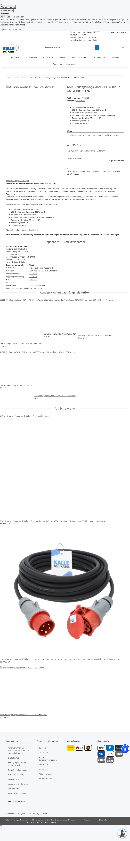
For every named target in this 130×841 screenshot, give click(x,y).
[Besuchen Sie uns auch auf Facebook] (8, 805)
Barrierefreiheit (45, 778)
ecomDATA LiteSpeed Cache (118, 820)
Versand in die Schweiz (18, 784)
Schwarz (33, 279)
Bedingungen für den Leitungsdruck (17, 763)
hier (37, 230)
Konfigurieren (7, 10)
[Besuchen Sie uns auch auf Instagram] (8, 808)
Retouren (42, 748)
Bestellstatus (13, 758)
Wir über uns (13, 788)
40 (42, 285)
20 (36, 285)
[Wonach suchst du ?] (97, 47)
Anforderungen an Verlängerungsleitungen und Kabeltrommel (18, 750)
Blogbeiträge (31, 57)
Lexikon (62, 57)
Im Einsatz (80, 100)
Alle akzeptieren (8, 7)
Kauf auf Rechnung (78, 35)
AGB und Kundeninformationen (48, 758)
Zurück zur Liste (12, 78)
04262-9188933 (93, 32)
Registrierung (14, 779)
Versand (43, 813)
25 (38, 285)
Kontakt (115, 57)
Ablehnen (5, 14)
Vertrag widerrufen (16, 801)
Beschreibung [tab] (12, 180)
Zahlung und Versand (17, 793)
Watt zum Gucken (78, 57)
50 (44, 285)
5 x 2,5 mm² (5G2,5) (37, 288)
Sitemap (42, 769)
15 (33, 285)
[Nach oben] (1, 827)
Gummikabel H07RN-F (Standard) (43, 271)
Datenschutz (17, 29)
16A (31, 282)
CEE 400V (33, 273)
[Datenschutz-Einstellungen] (1, 1)
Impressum (5, 29)
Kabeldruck (48, 57)
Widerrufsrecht (45, 774)
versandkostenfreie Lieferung (92, 151)
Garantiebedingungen (17, 770)
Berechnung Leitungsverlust (65, 64)
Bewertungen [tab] (23, 180)
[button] (116, 47)
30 (40, 285)
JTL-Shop (96, 820)
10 (31, 285)
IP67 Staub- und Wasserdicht (41, 268)
